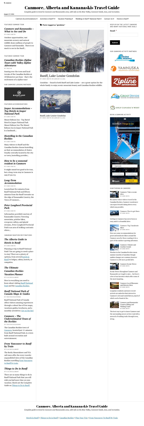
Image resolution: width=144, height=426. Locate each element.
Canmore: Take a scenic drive (128, 193)
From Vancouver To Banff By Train (103, 418)
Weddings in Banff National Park (88, 19)
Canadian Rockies (13, 271)
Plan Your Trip (81, 418)
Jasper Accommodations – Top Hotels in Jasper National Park (18, 111)
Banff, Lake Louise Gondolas (59, 76)
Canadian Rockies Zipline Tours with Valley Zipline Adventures (17, 63)
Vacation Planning (64, 19)
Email (113, 31)
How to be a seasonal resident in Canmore (15, 162)
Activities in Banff (47, 19)
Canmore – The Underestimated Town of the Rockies (17, 319)
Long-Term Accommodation (13, 181)
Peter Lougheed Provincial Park (18, 206)
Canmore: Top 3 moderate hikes (129, 227)
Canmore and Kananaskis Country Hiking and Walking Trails (129, 304)
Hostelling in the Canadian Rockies (18, 137)
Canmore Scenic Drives (128, 264)
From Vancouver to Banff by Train (17, 345)
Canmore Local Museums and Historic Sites (129, 284)
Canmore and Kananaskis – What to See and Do (19, 30)
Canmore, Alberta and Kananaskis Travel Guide (72, 7)
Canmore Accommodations (26, 19)
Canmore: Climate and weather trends (128, 246)
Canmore (8, 330)
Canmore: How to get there (130, 211)
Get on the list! (27, 310)
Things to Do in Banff (15, 368)
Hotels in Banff (123, 19)
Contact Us (108, 19)
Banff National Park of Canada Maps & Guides (17, 292)
